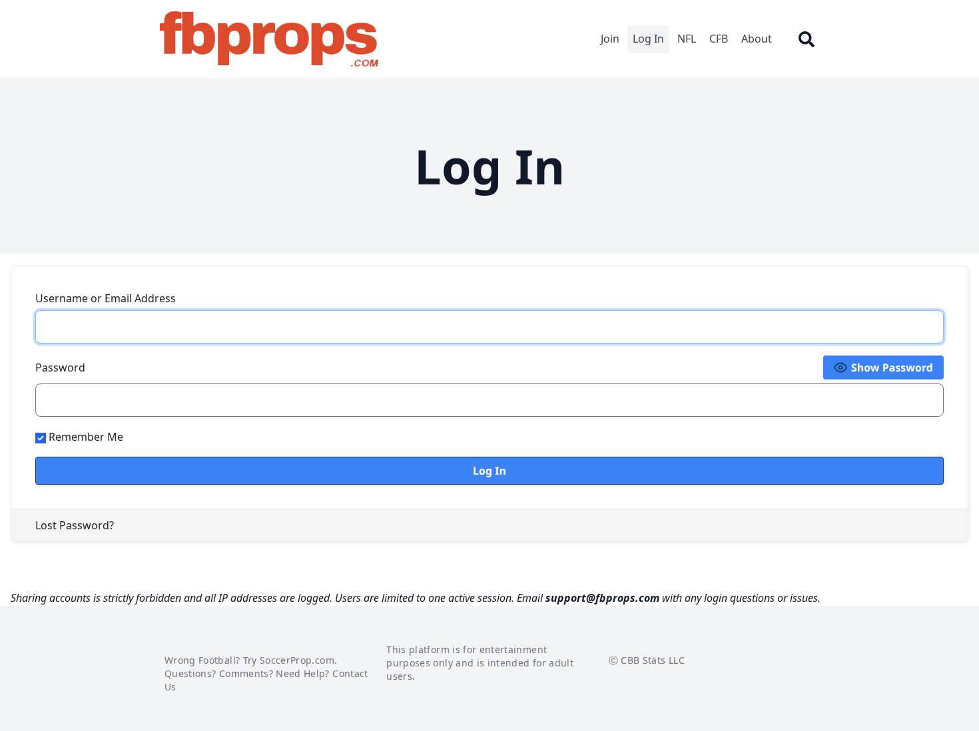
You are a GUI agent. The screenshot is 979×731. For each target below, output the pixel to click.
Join (610, 38)
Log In (648, 38)
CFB (718, 38)
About (756, 38)
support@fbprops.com (602, 598)
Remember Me (84, 436)
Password (60, 367)
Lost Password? (74, 525)
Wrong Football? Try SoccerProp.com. (250, 660)
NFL (686, 38)
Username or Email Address (105, 298)
